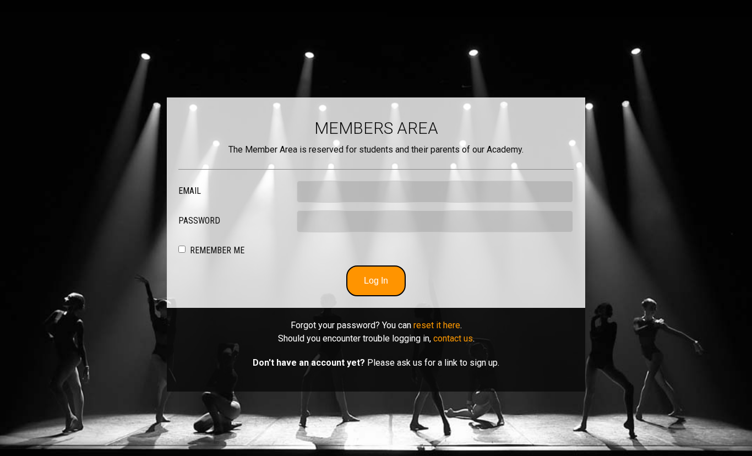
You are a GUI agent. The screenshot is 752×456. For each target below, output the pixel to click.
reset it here (436, 325)
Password (199, 220)
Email (189, 191)
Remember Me (217, 250)
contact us (453, 338)
